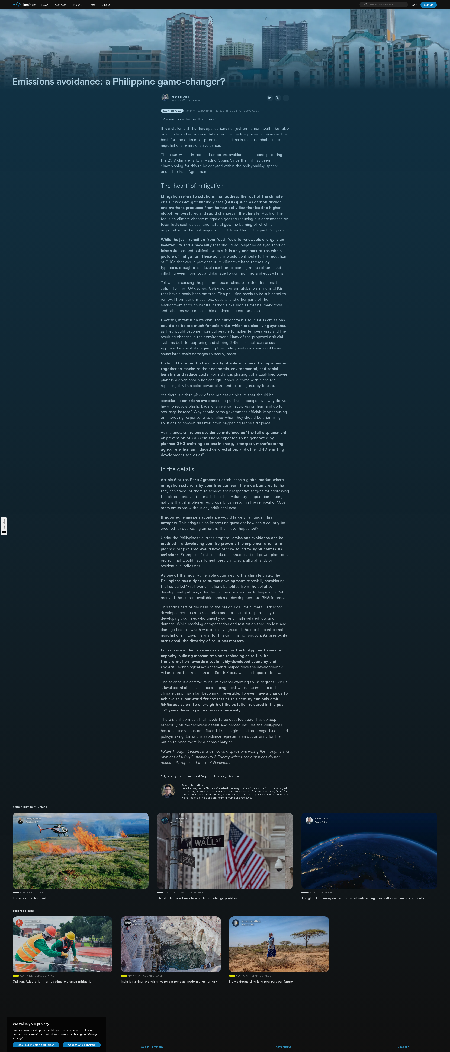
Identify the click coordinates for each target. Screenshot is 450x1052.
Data (92, 5)
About (106, 5)
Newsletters (4, 524)
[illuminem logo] (24, 5)
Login (414, 5)
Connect (60, 5)
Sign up (428, 5)
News (44, 5)
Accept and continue (81, 1045)
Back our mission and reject (36, 1045)
